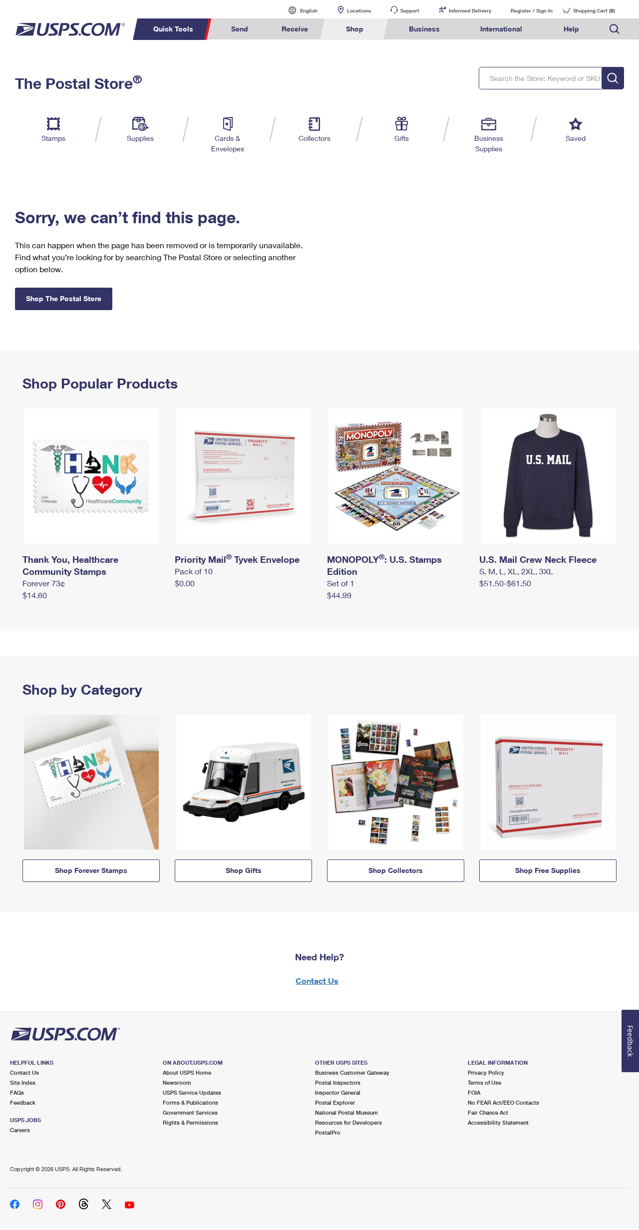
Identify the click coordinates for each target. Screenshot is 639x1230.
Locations (359, 10)
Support (409, 10)
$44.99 (339, 595)
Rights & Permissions (190, 1122)
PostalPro (327, 1132)
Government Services (190, 1112)
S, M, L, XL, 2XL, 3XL (516, 571)
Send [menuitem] (239, 28)
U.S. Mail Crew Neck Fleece (538, 559)
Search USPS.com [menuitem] (614, 29)
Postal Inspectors (337, 1082)
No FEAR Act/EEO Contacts (503, 1102)
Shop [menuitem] (354, 28)
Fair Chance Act (488, 1112)
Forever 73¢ (43, 583)
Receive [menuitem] (295, 28)
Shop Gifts (244, 870)
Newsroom (177, 1082)
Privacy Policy (486, 1072)
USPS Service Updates (192, 1092)
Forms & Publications (190, 1102)
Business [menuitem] (424, 28)
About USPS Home (187, 1072)
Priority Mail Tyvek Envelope (237, 559)
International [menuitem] (501, 28)
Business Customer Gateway (352, 1072)
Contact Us (317, 980)
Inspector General (337, 1092)
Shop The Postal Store (63, 298)
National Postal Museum (346, 1112)
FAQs (17, 1092)
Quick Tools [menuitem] (173, 28)
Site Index (22, 1082)
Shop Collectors (395, 870)
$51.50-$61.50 (505, 583)
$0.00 (185, 583)
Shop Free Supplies (548, 870)
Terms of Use (484, 1082)
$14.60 (34, 595)
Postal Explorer (335, 1102)
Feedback (22, 1102)
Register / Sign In (532, 10)
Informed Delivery (470, 10)
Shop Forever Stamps (91, 870)
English (299, 10)
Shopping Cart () (594, 10)
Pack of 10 (194, 571)
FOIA (474, 1092)
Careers (20, 1130)
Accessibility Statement (498, 1122)
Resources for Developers (348, 1122)
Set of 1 (340, 583)
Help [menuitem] (571, 28)
